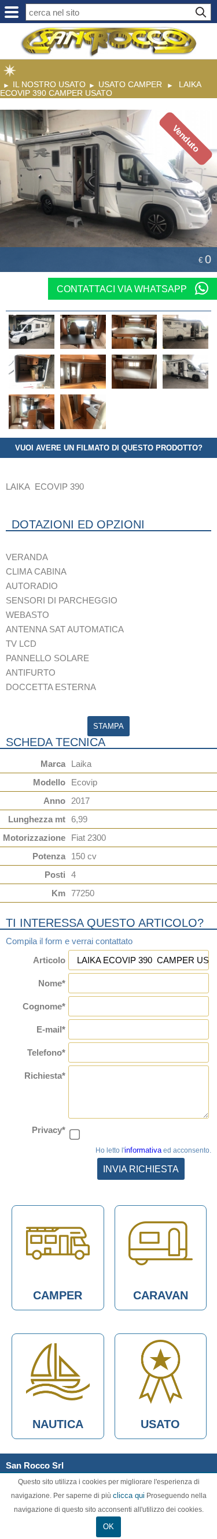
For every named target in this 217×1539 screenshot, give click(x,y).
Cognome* (44, 1006)
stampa (108, 726)
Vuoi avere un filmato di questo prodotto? (109, 448)
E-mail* (50, 1029)
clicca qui (129, 1495)
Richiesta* (44, 1075)
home (10, 70)
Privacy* (48, 1130)
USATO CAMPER (130, 84)
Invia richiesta (141, 1169)
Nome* (51, 983)
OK (108, 1526)
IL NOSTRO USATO (49, 84)
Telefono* (46, 1052)
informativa (142, 1150)
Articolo (49, 960)
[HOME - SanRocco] (108, 42)
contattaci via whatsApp (123, 289)
